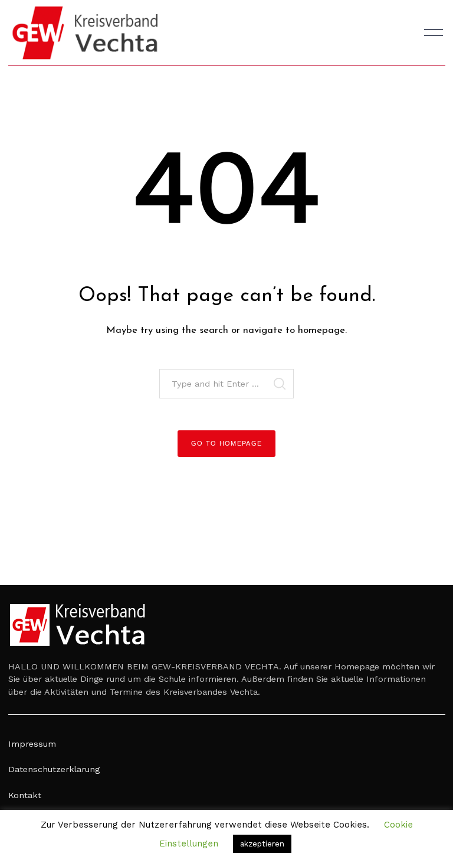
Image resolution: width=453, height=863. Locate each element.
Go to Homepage (226, 443)
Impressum (32, 743)
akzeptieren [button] (262, 843)
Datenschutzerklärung (54, 769)
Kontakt (24, 795)
